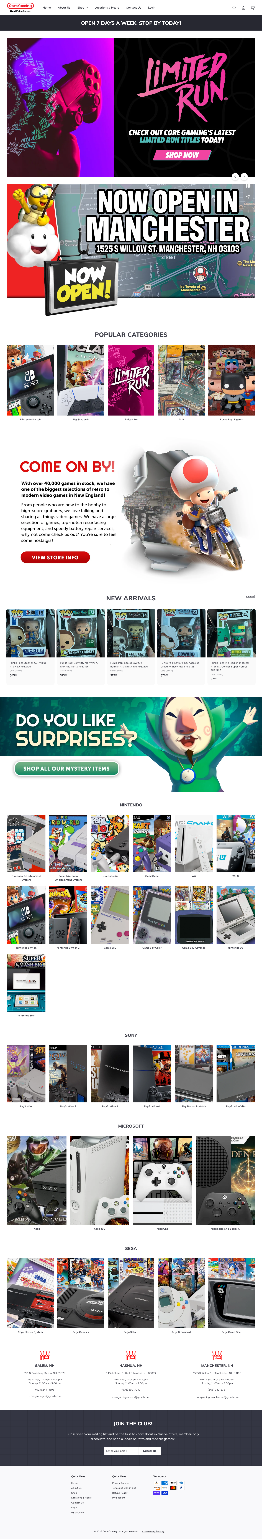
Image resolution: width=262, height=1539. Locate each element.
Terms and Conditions (124, 1488)
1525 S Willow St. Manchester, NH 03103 (217, 1373)
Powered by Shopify (153, 1531)
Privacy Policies (121, 1483)
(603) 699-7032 (131, 1389)
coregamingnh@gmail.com (45, 1396)
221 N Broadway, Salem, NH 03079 (44, 1373)
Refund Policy (120, 1493)
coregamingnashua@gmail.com (130, 1397)
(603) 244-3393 (44, 1389)
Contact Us (133, 7)
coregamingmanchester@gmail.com (217, 1397)
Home (47, 7)
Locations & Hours (107, 7)
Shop (81, 7)
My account (77, 1512)
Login (151, 7)
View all (250, 596)
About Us (64, 7)
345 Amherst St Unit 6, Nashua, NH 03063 (131, 1373)
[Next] (244, 176)
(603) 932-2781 (217, 1389)
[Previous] (235, 176)
